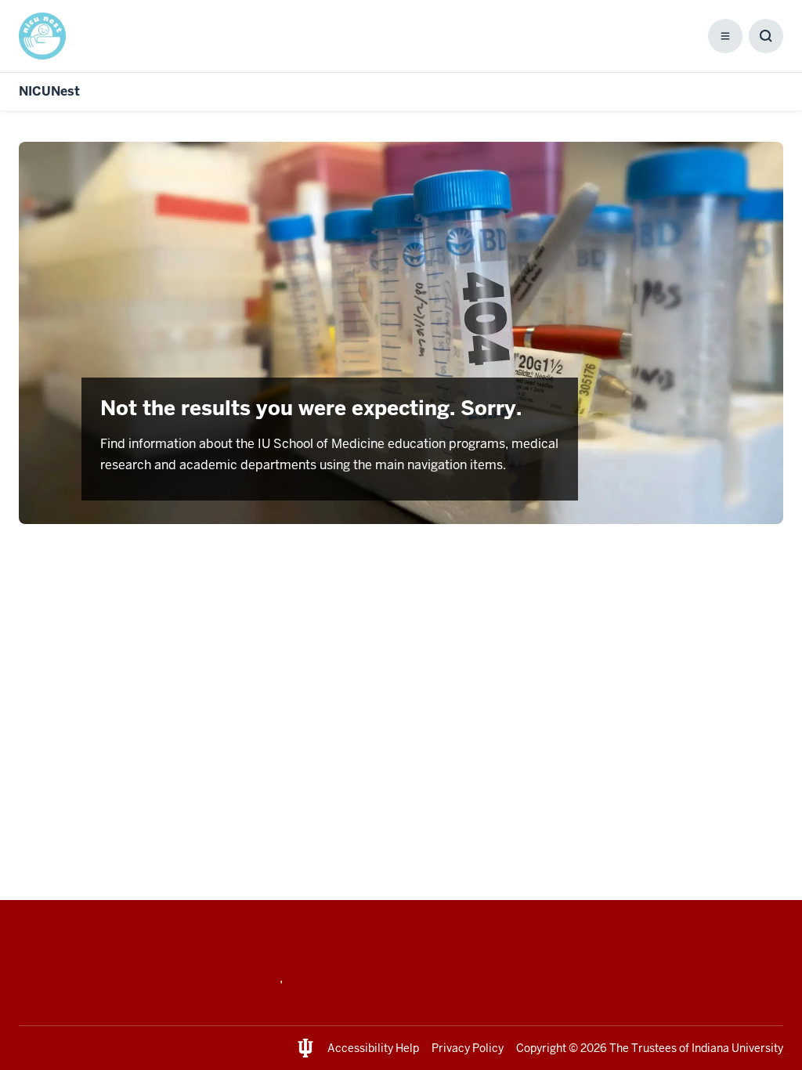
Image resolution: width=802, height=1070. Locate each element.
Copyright (541, 1048)
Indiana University (737, 1048)
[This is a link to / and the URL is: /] (48, 36)
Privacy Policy (468, 1048)
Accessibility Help (373, 1048)
